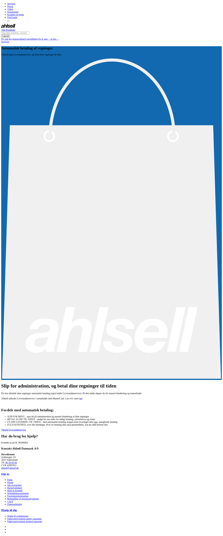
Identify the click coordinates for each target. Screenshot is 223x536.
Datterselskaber (14, 504)
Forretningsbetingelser (18, 496)
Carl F (10, 501)
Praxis (10, 6)
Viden (10, 9)
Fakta (10, 479)
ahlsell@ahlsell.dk (10, 468)
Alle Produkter (8, 30)
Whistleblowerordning (18, 493)
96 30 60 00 (11, 462)
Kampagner (13, 12)
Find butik (12, 17)
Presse (10, 482)
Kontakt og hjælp (15, 14)
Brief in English (14, 490)
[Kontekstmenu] (8, 20)
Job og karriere (14, 485)
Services (11, 3)
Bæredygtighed (14, 488)
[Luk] (58, 39)
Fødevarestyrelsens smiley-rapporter (24, 519)
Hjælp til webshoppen (17, 516)
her (80, 398)
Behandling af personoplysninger (23, 499)
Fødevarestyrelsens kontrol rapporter (24, 521)
